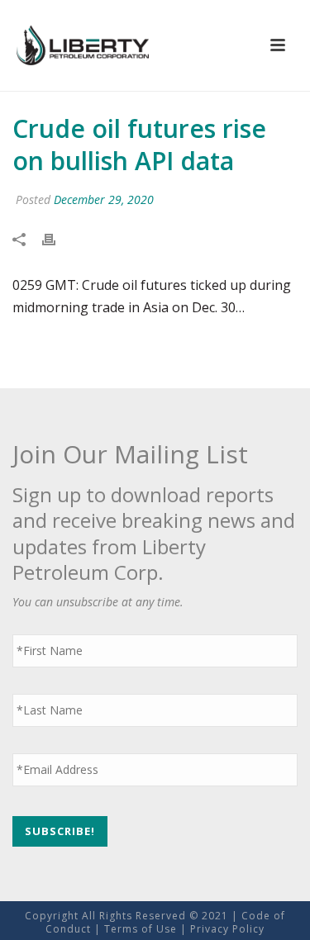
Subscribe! (60, 831)
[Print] (57, 239)
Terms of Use (140, 929)
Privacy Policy (227, 929)
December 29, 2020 (104, 199)
